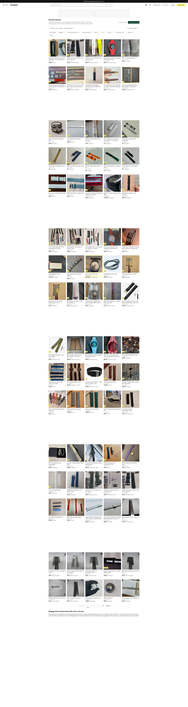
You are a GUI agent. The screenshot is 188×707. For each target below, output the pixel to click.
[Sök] (106, 5)
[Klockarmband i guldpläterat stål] (57, 156)
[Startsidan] (14, 5)
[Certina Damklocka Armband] (75, 129)
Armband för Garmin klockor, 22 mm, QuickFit (93, 490)
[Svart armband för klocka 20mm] (130, 156)
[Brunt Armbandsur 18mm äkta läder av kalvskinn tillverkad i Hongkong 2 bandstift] (112, 75)
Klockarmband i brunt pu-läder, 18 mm (130, 517)
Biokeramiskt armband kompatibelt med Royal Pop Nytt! (112, 58)
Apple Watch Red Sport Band (74, 517)
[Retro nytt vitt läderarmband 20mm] (57, 183)
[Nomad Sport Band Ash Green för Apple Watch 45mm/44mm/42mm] (57, 48)
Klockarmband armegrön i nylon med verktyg (56, 355)
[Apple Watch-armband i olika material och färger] (57, 372)
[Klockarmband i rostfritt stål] (130, 264)
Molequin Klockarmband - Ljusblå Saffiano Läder (112, 571)
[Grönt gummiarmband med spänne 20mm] (112, 156)
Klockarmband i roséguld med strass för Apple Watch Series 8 (93, 301)
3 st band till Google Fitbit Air (56, 517)
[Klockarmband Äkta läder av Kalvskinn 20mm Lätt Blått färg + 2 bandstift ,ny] (94, 75)
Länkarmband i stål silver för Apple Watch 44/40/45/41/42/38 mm (112, 517)
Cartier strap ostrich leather (92, 409)
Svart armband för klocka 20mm (130, 166)
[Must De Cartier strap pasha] (75, 399)
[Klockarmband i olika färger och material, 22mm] (75, 237)
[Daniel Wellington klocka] (57, 264)
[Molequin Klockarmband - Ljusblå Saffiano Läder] (112, 561)
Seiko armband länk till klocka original (74, 274)
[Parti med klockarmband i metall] (130, 345)
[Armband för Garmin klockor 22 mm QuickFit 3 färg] (94, 48)
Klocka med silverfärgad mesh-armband (92, 139)
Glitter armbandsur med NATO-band (129, 463)
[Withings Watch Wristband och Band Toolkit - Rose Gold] (75, 345)
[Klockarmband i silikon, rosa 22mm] (57, 588)
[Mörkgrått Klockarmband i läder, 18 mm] (130, 561)
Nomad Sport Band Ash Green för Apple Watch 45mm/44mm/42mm (57, 58)
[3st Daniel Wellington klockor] (75, 372)
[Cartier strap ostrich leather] (94, 399)
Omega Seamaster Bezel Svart (92, 598)
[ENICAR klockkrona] (112, 588)
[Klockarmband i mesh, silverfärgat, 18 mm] (57, 561)
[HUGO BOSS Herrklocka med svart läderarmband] (94, 453)
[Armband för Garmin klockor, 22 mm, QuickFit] (94, 480)
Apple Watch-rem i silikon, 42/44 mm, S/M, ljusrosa (75, 301)
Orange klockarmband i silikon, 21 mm (93, 166)
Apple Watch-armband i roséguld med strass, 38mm (112, 301)
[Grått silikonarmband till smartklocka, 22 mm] (94, 561)
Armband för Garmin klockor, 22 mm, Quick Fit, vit (111, 490)
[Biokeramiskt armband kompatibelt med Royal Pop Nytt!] (112, 48)
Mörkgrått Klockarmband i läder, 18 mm (130, 571)
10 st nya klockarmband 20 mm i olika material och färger (56, 247)
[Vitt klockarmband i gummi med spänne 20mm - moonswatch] (112, 129)
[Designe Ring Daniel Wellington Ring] (57, 129)
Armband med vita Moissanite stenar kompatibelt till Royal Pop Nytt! (112, 355)
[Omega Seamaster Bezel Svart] (94, 588)
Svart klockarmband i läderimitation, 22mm (127, 409)
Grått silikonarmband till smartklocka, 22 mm (91, 571)
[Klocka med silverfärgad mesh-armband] (94, 129)
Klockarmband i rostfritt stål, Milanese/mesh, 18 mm (56, 301)
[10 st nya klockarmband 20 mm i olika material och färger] (57, 237)
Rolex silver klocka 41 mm (91, 274)
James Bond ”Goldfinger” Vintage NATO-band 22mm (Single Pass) (130, 247)
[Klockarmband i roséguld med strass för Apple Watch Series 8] (94, 291)
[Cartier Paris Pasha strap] (112, 372)
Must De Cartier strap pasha (74, 409)
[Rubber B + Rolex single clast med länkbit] (112, 183)
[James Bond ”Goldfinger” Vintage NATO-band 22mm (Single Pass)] (130, 237)
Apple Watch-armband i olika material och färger (56, 382)
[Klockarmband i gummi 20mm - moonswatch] (130, 129)
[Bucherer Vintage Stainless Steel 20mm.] (75, 453)
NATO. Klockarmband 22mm (128, 58)
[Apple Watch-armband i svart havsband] (130, 183)
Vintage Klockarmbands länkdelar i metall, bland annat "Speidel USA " (57, 85)
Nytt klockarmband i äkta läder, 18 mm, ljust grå (75, 571)
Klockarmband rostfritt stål (110, 274)
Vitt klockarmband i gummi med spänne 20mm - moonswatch (111, 139)
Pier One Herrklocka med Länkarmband (55, 463)
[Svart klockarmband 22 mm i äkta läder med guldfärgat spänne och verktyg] (130, 291)
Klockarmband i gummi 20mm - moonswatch (129, 139)
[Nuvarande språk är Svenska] (146, 5)
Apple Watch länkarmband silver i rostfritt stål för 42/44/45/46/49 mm (93, 517)
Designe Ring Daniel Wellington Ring (56, 139)
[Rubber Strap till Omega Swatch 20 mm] (112, 399)
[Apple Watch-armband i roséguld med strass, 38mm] (112, 291)
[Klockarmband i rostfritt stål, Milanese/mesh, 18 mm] (57, 291)
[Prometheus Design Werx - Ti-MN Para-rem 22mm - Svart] (94, 372)
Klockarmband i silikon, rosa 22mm (57, 598)
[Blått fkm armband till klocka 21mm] (75, 156)
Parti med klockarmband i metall (130, 354)
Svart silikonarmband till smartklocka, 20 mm (109, 463)
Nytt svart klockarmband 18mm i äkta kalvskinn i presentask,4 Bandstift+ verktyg (130, 85)
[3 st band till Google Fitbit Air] (57, 507)
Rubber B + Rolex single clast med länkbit (112, 193)
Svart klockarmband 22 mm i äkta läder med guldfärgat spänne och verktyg (130, 301)
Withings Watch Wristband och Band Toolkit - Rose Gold (74, 355)
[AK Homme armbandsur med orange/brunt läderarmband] (112, 237)
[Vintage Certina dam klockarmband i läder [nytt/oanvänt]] (94, 183)
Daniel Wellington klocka (54, 274)
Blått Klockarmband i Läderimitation (75, 193)
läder (90, 615)
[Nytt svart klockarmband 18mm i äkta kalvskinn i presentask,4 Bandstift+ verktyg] (130, 75)
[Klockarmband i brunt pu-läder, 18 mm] (130, 507)
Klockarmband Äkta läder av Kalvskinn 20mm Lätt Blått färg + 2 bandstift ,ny (93, 85)
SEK (150, 5)
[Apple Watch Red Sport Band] (75, 507)
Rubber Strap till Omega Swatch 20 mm (112, 409)
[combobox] (79, 5)
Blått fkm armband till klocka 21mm (75, 166)
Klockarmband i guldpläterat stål (56, 166)
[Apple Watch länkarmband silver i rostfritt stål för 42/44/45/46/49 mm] (94, 507)
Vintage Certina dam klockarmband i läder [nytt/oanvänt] (93, 193)
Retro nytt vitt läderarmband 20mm (57, 193)
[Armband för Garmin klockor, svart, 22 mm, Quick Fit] (75, 48)
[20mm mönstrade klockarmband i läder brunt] (57, 399)
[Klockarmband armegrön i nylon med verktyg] (57, 345)
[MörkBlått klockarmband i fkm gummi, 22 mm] (75, 480)
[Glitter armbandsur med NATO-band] (130, 453)
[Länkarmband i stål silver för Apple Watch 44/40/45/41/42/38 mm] (112, 507)
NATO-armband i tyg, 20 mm (74, 598)
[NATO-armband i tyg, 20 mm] (75, 588)
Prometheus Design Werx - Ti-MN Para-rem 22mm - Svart (93, 382)
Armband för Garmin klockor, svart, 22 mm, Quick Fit (75, 58)
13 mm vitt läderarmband (55, 490)
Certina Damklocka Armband (74, 138)
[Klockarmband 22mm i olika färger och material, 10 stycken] (94, 237)
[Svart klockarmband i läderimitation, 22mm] (130, 399)
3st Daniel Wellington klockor (74, 382)
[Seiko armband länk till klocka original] (75, 264)
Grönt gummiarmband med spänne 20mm (112, 166)
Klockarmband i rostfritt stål (129, 274)
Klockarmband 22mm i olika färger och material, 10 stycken (93, 247)
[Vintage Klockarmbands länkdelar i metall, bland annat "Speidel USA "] (57, 75)
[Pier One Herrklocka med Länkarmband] (57, 453)
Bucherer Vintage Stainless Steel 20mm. (75, 463)
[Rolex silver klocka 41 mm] (94, 264)
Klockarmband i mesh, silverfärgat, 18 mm (57, 571)
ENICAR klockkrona (108, 598)
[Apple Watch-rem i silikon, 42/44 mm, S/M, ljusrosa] (75, 291)
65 (103, 605)
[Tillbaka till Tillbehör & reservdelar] (49, 28)
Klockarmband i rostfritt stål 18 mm (130, 598)
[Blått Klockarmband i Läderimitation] (75, 183)
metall (95, 615)
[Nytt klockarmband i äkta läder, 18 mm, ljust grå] (75, 561)
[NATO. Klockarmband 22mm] (130, 48)
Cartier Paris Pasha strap (110, 382)
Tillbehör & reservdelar (57, 28)
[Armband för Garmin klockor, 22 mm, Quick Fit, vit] (112, 480)
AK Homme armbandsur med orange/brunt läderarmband (110, 247)
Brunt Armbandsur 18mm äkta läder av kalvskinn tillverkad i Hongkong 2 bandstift (112, 85)
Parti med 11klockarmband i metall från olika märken (130, 382)
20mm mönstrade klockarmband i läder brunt (57, 409)
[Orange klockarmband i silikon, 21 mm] (94, 156)
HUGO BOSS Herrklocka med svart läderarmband (93, 463)
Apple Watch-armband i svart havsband (129, 193)
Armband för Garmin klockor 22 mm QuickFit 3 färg (93, 58)
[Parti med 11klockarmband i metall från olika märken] (130, 372)
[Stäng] (186, 1)
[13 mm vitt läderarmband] (57, 480)
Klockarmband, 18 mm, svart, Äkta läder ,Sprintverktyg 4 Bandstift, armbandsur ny (75, 85)
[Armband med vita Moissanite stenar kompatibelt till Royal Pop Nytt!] (112, 345)
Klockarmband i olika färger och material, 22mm (74, 247)
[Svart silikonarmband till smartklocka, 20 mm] (112, 453)
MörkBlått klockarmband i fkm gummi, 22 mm (74, 490)
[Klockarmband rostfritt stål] (112, 264)
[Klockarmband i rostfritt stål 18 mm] (130, 588)
